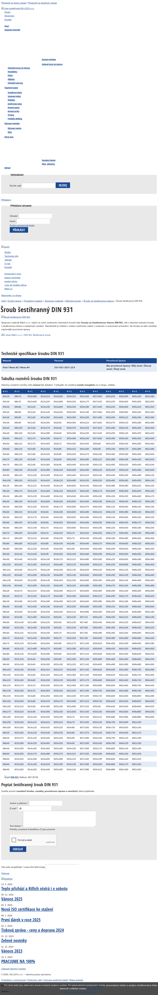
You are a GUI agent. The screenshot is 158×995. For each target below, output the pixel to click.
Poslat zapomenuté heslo (22, 225)
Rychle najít (15, 185)
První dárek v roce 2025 (21, 919)
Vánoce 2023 (11, 951)
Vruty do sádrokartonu (89, 47)
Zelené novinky (14, 940)
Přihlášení (6, 200)
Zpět (3, 301)
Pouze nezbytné (81, 992)
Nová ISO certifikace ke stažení (27, 909)
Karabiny (118, 142)
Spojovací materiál (54, 301)
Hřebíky (9, 41)
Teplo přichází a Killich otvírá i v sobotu (34, 888)
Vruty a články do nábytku (90, 53)
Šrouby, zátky (12, 142)
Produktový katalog (33, 301)
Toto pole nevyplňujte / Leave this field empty (23, 867)
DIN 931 (15, 777)
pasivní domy (10, 281)
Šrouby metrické (13, 34)
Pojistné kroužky (122, 41)
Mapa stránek (76, 980)
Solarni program (13, 160)
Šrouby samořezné (50, 34)
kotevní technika (12, 277)
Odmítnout (94, 992)
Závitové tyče (48, 53)
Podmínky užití (34, 980)
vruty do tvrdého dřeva (15, 285)
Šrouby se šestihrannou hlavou (98, 301)
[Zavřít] (5, 247)
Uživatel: (14, 216)
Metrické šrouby (73, 301)
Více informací (94, 988)
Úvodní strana (14, 301)
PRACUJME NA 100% (18, 961)
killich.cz (8, 289)
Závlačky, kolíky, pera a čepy (128, 47)
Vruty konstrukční (86, 41)
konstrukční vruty (12, 274)
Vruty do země (121, 34)
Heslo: (13, 221)
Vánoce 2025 (11, 898)
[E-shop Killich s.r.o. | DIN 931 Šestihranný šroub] (55, 335)
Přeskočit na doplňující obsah (42, 3)
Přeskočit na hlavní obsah (13, 3)
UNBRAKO (10, 53)
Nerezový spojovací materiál (19, 59)
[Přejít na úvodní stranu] (17, 8)
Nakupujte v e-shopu (11, 295)
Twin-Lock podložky (15, 47)
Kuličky (117, 154)
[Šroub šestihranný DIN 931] (15, 317)
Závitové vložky (85, 154)
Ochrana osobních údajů (56, 980)
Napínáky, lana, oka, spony (127, 53)
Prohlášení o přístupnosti (13, 980)
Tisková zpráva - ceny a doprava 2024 (32, 930)
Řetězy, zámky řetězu (124, 148)
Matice (45, 41)
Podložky (46, 47)
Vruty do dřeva (85, 34)
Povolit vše (67, 992)
